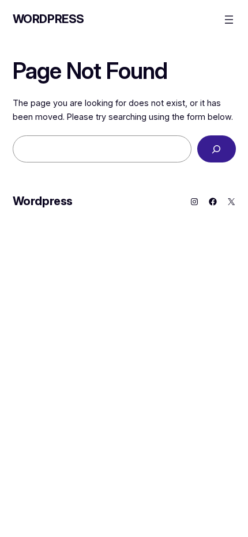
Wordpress (48, 19)
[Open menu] (229, 20)
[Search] (216, 148)
